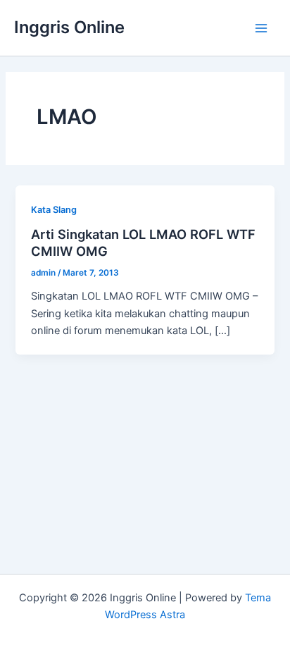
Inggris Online (69, 27)
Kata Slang (54, 209)
